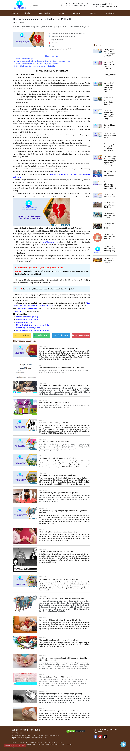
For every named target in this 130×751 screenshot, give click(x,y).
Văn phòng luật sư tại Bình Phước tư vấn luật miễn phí (58, 579)
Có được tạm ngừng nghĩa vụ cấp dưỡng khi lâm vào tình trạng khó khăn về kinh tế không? (63, 659)
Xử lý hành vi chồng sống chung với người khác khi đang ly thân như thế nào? (63, 512)
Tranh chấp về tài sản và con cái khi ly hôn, (63, 174)
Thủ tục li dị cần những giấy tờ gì (27, 317)
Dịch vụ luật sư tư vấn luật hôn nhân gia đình (110, 173)
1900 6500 (108, 4)
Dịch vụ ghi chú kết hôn (109, 126)
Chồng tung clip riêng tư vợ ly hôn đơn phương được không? (60, 694)
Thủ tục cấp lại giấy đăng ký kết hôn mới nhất (55, 677)
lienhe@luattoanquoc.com (50, 242)
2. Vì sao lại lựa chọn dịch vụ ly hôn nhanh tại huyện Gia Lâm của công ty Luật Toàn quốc (42, 61)
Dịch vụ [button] (61, 13)
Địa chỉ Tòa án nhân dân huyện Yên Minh (110, 215)
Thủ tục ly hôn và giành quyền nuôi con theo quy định (58, 492)
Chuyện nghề (110, 13)
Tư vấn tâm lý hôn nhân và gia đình (28, 328)
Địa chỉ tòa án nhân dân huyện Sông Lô (110, 236)
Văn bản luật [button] (77, 13)
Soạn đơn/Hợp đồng (82, 335)
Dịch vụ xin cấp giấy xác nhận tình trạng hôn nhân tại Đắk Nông (109, 114)
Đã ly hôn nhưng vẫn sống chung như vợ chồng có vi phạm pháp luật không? (110, 160)
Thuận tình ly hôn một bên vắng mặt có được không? (58, 532)
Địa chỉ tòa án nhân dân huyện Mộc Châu (110, 260)
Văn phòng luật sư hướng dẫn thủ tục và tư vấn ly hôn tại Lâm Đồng (63, 385)
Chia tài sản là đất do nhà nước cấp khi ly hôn (55, 402)
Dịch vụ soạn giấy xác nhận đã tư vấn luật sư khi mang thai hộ (110, 147)
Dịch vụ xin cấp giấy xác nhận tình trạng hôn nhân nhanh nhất (110, 185)
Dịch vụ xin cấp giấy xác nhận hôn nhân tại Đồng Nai (109, 101)
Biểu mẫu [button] (93, 13)
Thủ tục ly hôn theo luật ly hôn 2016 (28, 319)
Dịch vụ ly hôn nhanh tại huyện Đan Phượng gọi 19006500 (110, 52)
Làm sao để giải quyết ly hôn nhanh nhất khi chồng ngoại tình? (61, 598)
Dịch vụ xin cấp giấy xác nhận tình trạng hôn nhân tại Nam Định (109, 87)
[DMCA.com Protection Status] (78, 731)
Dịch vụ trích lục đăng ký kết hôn (109, 195)
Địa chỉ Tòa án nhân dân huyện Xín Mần (110, 226)
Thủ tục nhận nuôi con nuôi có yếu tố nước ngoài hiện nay (60, 640)
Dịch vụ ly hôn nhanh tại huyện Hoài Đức (53, 423)
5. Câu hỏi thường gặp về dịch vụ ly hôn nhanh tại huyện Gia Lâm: (34, 66)
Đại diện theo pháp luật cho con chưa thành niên (56, 551)
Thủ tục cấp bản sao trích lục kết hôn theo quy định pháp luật (61, 368)
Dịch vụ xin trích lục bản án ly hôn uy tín (110, 135)
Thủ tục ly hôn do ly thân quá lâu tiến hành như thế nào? (59, 711)
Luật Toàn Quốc (21, 311)
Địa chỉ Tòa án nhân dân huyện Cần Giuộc (110, 205)
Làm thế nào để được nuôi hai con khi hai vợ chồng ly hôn (60, 620)
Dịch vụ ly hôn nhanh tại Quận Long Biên (54, 441)
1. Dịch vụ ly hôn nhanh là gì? (23, 59)
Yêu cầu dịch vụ (62, 335)
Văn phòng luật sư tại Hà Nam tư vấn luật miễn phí (57, 475)
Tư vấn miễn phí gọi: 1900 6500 (14, 745)
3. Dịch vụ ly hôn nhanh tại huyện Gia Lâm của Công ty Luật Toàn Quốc (36, 63)
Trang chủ (15, 13)
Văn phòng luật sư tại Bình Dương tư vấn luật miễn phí (58, 458)
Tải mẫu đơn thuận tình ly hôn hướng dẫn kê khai (32, 325)
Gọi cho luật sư (23, 335)
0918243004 (112, 6)
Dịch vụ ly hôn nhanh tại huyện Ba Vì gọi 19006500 (110, 65)
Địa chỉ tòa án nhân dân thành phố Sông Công (109, 248)
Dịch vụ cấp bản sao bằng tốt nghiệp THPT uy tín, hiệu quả (60, 348)
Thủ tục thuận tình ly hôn (24, 322)
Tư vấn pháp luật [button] (44, 13)
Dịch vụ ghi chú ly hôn (110, 76)
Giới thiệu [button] (27, 13)
